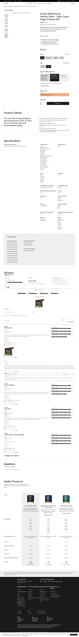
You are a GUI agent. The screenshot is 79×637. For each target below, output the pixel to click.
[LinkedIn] (58, 581)
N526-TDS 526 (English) (28, 242)
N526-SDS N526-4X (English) (12, 246)
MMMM (5, 436)
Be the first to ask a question (10, 466)
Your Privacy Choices (21, 605)
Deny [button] (68, 634)
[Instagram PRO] (45, 582)
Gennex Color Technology (50, 130)
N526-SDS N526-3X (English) (12, 244)
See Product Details (44, 35)
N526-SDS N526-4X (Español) (12, 261)
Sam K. (5, 410)
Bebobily (5, 386)
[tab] (6, 16)
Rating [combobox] (6, 315)
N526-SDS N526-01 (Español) (12, 253)
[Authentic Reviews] (9, 275)
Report (15, 357)
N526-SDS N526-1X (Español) (12, 255)
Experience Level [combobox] (15, 315)
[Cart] (74, 1)
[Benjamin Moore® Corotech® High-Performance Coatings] (22, 619)
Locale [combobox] (23, 315)
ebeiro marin (6, 362)
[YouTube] (48, 581)
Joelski (5, 329)
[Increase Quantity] (45, 103)
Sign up (18, 581)
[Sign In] (70, 1)
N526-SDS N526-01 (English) (12, 251)
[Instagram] (43, 581)
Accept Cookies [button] (74, 634)
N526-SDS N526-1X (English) (12, 242)
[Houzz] (56, 581)
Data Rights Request (21, 604)
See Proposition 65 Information (29, 250)
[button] (17, 0)
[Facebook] (40, 581)
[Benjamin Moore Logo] (7, 3)
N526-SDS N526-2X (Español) (12, 257)
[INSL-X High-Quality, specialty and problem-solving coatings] (37, 619)
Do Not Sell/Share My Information (21, 602)
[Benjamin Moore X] (53, 581)
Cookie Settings (25, 635)
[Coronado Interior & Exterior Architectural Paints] (52, 619)
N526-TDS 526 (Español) (28, 244)
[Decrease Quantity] (41, 103)
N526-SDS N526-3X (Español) (12, 259)
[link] (72, 1)
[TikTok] (61, 581)
